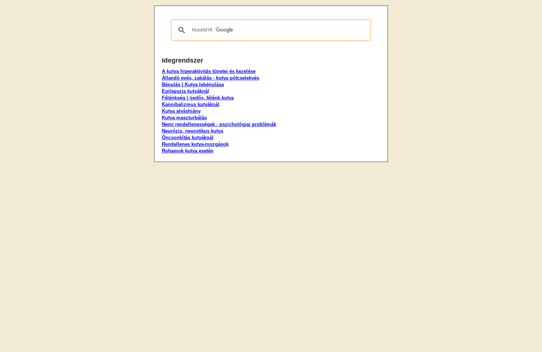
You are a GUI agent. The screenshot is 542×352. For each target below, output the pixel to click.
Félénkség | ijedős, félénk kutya (198, 98)
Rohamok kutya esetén (187, 151)
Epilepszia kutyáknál (185, 91)
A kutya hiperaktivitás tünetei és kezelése (209, 71)
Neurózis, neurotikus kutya (192, 131)
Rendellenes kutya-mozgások (195, 144)
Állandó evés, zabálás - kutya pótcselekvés (210, 78)
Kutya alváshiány (181, 111)
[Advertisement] (119, 116)
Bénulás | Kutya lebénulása (193, 84)
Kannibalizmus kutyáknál (190, 104)
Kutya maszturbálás (184, 117)
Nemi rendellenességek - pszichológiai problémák (219, 124)
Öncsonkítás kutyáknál (187, 137)
